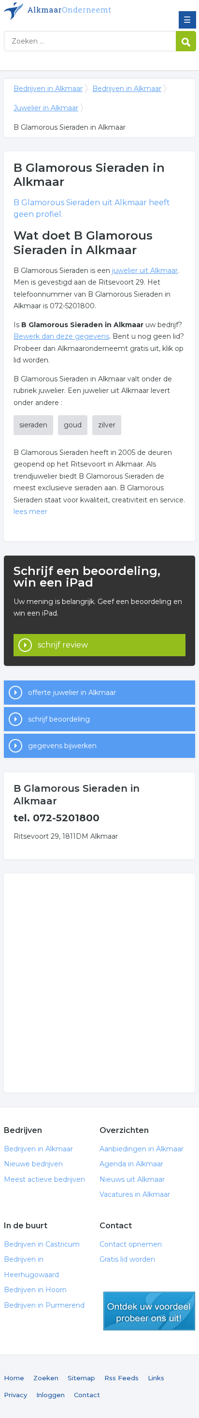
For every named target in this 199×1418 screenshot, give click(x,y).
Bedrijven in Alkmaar (74, 11)
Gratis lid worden (127, 1259)
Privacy (15, 1395)
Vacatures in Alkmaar (135, 1194)
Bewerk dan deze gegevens (61, 336)
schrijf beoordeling (59, 719)
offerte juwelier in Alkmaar (72, 692)
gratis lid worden (149, 1311)
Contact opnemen (131, 1244)
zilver (106, 425)
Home (14, 1378)
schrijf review (63, 644)
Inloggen (50, 1395)
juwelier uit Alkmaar (145, 270)
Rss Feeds (121, 1378)
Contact (87, 1395)
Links (156, 1378)
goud (73, 425)
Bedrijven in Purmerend (44, 1305)
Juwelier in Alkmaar (46, 108)
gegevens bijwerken (62, 745)
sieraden (33, 425)
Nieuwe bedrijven (33, 1164)
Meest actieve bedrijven (44, 1179)
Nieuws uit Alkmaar (132, 1179)
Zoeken (45, 1378)
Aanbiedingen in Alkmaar (142, 1149)
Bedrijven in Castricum (42, 1244)
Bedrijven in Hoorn (35, 1289)
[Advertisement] (99, 983)
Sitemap (81, 1378)
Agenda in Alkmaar (131, 1164)
